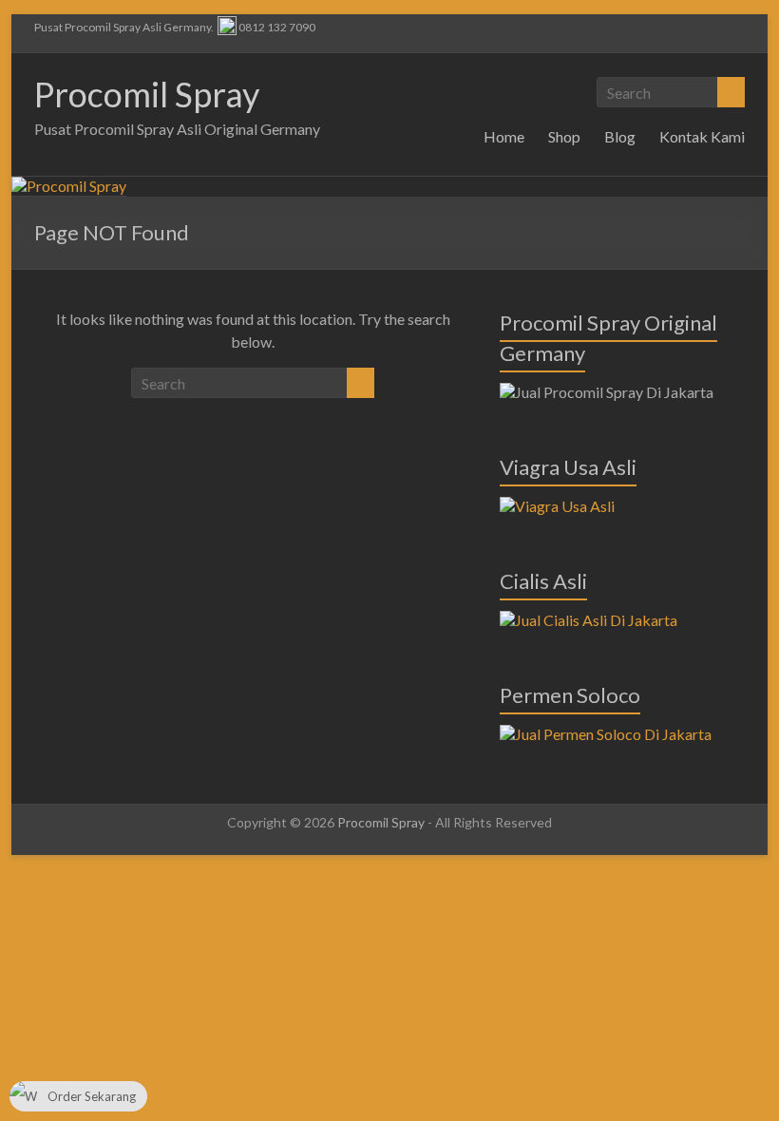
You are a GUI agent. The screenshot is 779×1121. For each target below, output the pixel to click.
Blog (620, 136)
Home (504, 136)
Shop (564, 136)
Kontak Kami (702, 136)
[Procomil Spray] (68, 186)
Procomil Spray (146, 94)
